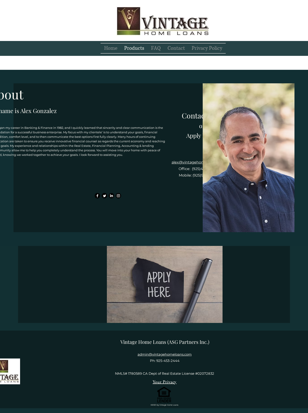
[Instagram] (118, 195)
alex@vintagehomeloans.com (198, 162)
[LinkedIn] (111, 195)
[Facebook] (97, 195)
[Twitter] (104, 195)
